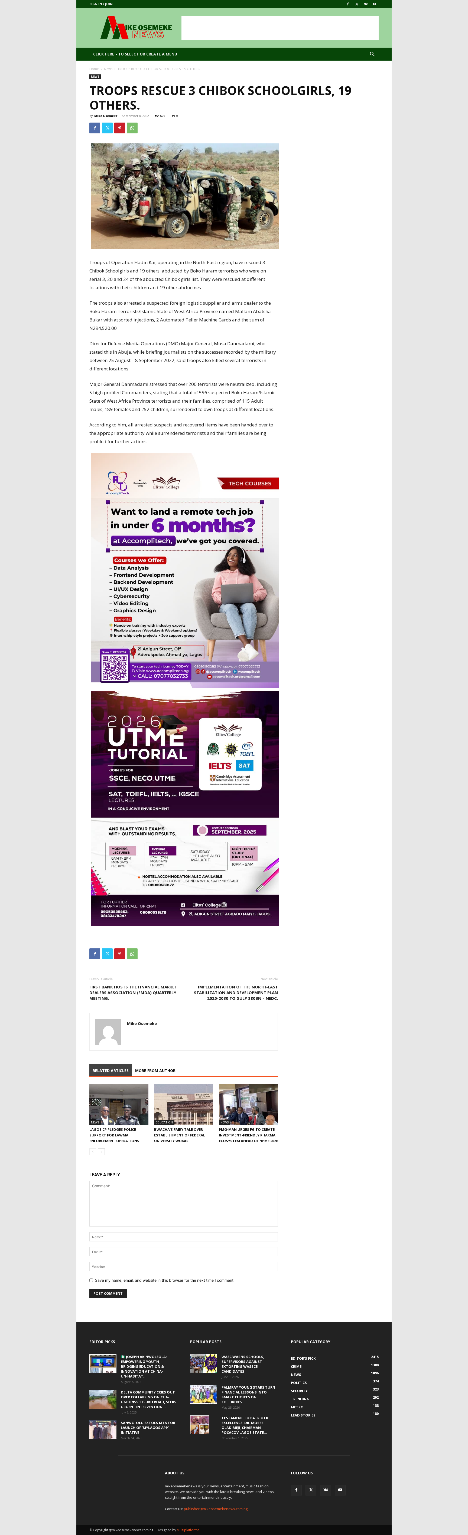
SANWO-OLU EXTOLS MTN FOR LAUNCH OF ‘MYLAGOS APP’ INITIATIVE (148, 1427)
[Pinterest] (119, 128)
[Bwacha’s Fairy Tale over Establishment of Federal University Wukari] (183, 1104)
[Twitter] (357, 4)
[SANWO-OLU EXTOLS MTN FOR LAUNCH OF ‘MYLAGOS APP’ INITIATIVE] (102, 1429)
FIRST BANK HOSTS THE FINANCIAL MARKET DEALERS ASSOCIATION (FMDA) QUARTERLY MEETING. (133, 992)
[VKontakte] (366, 4)
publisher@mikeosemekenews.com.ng (216, 1508)
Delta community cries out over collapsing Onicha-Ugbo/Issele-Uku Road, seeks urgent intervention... (148, 1399)
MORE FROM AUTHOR (155, 1070)
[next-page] (101, 1151)
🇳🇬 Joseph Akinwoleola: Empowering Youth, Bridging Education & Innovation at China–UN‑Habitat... (144, 1366)
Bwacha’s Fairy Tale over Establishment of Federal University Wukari (179, 1135)
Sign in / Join (101, 4)
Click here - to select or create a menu (135, 54)
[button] (372, 54)
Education (164, 1122)
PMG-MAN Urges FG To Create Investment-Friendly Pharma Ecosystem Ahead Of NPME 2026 (248, 1135)
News (108, 69)
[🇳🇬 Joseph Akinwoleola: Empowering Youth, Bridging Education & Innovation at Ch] (102, 1363)
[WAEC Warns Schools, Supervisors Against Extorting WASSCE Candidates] (203, 1363)
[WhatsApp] (132, 128)
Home (94, 69)
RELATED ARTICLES (111, 1070)
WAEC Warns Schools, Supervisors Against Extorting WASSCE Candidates (243, 1364)
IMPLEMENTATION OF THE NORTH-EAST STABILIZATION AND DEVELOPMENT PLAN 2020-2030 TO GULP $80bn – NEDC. (236, 992)
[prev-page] (92, 1151)
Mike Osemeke (106, 116)
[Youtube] (374, 4)
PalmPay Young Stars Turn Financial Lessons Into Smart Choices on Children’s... (248, 1394)
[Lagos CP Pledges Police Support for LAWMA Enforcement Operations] (118, 1104)
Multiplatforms (188, 1530)
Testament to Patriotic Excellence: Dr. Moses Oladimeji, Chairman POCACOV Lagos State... (245, 1425)
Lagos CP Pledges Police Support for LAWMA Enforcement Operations (114, 1135)
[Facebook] (348, 4)
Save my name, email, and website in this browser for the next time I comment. (165, 1280)
